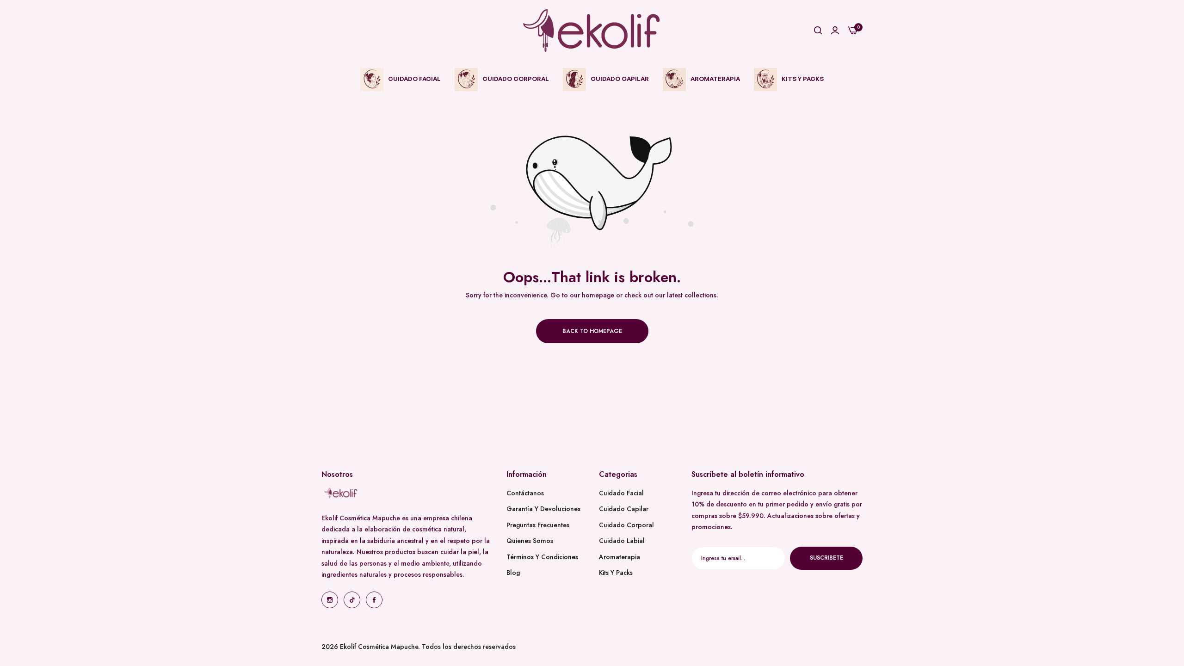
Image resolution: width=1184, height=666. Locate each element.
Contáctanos (525, 493)
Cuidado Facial (621, 493)
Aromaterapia (619, 556)
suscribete (826, 558)
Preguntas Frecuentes (537, 525)
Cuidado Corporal (626, 525)
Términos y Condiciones (542, 556)
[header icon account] (835, 31)
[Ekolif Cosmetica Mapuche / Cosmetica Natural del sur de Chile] (592, 30)
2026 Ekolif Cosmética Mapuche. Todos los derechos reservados (418, 646)
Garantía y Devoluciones (543, 508)
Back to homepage (592, 331)
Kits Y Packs (616, 572)
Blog (513, 572)
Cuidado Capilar (623, 508)
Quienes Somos (529, 540)
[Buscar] (818, 31)
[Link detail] (329, 600)
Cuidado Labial (622, 540)
